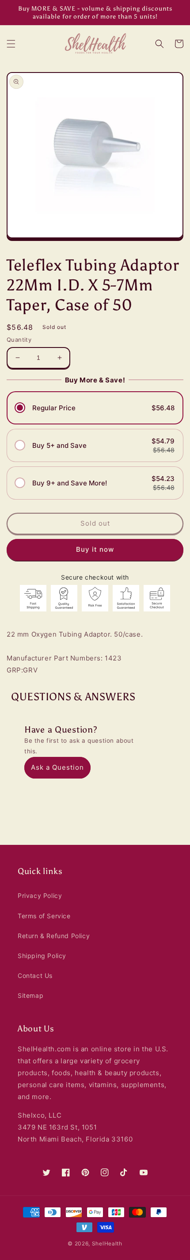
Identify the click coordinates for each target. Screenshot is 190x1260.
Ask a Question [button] (57, 767)
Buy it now (95, 549)
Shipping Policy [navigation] (42, 955)
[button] (11, 43)
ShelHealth (107, 1243)
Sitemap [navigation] (30, 995)
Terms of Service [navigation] (44, 916)
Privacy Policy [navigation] (40, 895)
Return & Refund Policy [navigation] (54, 935)
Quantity (19, 339)
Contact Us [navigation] (35, 975)
